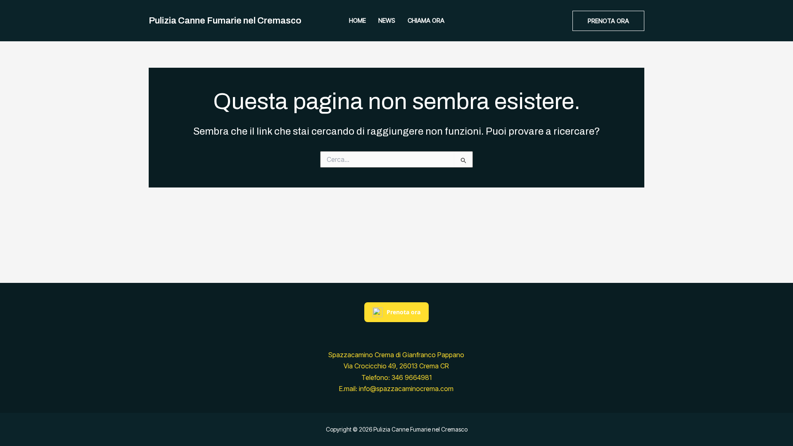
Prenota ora (403, 312)
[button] (608, 21)
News (386, 20)
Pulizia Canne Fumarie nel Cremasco (225, 21)
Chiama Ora (426, 20)
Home (357, 20)
